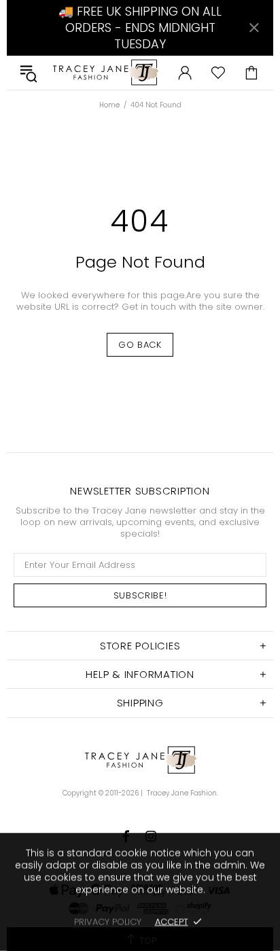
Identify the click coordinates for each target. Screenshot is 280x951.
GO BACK (140, 344)
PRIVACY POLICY (107, 921)
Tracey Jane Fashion (105, 72)
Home (109, 105)
